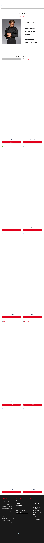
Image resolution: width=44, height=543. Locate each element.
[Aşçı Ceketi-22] (11, 186)
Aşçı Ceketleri (18, 500)
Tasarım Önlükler (19, 505)
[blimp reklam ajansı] (22, 537)
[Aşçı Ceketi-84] (11, 361)
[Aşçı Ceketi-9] (32, 186)
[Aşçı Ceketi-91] (32, 448)
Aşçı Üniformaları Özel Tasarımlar (21, 507)
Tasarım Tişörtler (19, 512)
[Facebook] (20, 529)
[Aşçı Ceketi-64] (32, 98)
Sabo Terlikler (18, 514)
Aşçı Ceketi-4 (11, 489)
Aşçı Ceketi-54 (32, 314)
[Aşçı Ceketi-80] (11, 273)
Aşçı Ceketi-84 (11, 401)
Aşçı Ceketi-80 (11, 314)
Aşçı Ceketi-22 (11, 227)
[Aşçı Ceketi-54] (32, 273)
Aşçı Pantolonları (19, 503)
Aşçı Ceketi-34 (32, 401)
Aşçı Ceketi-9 (32, 227)
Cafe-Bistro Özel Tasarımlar (20, 510)
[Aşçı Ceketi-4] (11, 448)
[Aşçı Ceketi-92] (11, 98)
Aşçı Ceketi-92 (11, 139)
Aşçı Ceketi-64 (32, 139)
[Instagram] (24, 529)
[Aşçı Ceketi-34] (32, 361)
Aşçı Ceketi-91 (32, 489)
